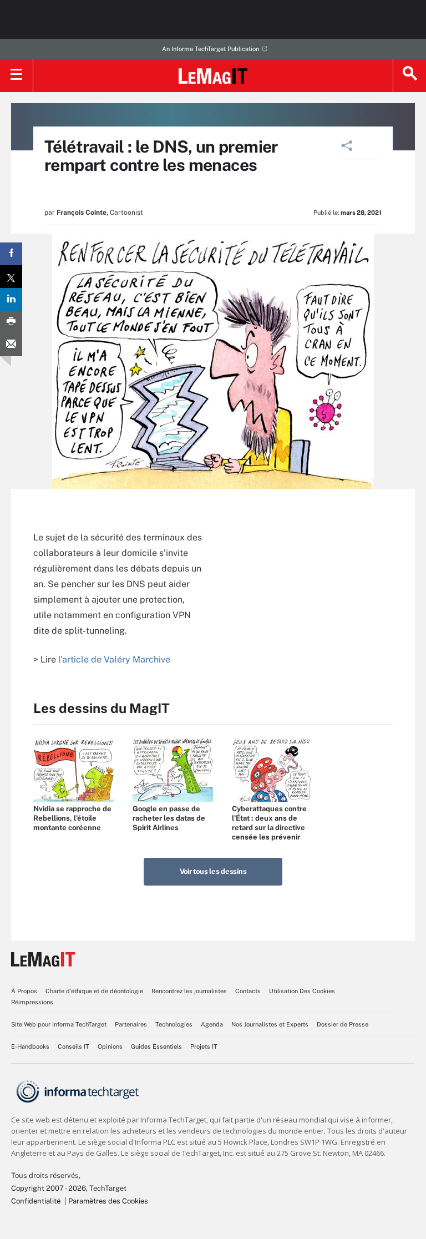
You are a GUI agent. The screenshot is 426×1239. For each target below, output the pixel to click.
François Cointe (81, 212)
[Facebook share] (11, 253)
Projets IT (203, 1046)
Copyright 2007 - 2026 (48, 1188)
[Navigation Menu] (16, 75)
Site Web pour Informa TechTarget (58, 1024)
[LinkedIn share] (11, 299)
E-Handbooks (30, 1046)
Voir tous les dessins (213, 871)
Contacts (248, 991)
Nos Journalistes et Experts (269, 1024)
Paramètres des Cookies (108, 1201)
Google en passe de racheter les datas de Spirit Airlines (169, 818)
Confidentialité (35, 1201)
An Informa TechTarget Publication (210, 48)
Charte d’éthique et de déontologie (94, 991)
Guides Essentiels (156, 1046)
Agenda (212, 1024)
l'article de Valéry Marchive (114, 659)
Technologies (173, 1024)
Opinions (110, 1046)
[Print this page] (11, 322)
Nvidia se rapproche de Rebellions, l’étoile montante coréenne (72, 818)
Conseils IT (73, 1046)
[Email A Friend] (11, 344)
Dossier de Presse (342, 1024)
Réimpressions (32, 1002)
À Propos (24, 991)
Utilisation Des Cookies (302, 991)
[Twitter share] (11, 276)
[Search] (409, 75)
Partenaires (131, 1024)
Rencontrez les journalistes (189, 991)
